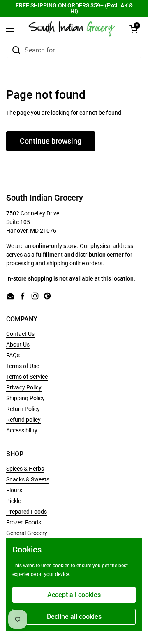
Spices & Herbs (25, 468)
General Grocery (26, 533)
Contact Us (20, 333)
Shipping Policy (25, 398)
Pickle (13, 501)
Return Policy (23, 409)
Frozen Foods (23, 522)
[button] (133, 29)
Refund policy (23, 419)
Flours (14, 490)
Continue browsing (50, 141)
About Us (18, 344)
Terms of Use (22, 366)
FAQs (13, 355)
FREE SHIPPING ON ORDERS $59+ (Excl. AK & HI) (74, 8)
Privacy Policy (24, 387)
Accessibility (21, 430)
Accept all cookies (74, 595)
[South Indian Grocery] (72, 29)
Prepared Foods (26, 511)
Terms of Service (27, 376)
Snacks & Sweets (27, 479)
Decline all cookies (74, 616)
